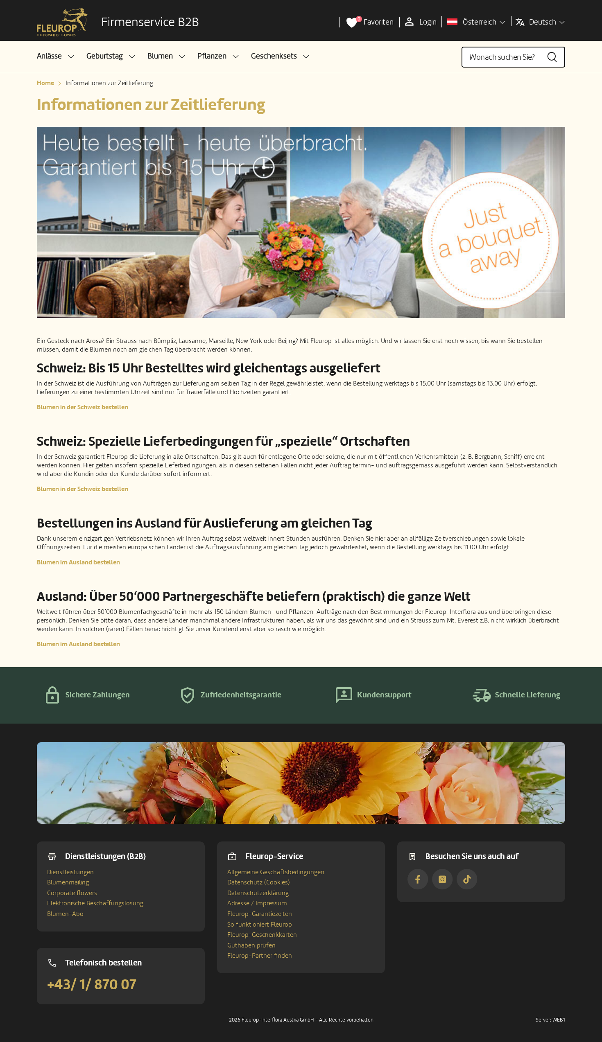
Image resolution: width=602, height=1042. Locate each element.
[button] (55, 56)
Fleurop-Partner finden (259, 955)
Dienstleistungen (70, 872)
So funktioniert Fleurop (259, 924)
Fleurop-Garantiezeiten (259, 914)
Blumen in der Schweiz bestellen (82, 407)
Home (45, 83)
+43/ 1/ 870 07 (91, 985)
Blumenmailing (68, 882)
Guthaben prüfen (251, 945)
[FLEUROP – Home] (62, 22)
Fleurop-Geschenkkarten (262, 934)
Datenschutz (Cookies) (258, 882)
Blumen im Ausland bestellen (78, 562)
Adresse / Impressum (257, 903)
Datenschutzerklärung (258, 893)
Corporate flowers (72, 893)
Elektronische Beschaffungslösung (95, 903)
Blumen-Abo (65, 914)
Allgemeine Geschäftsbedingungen (275, 872)
